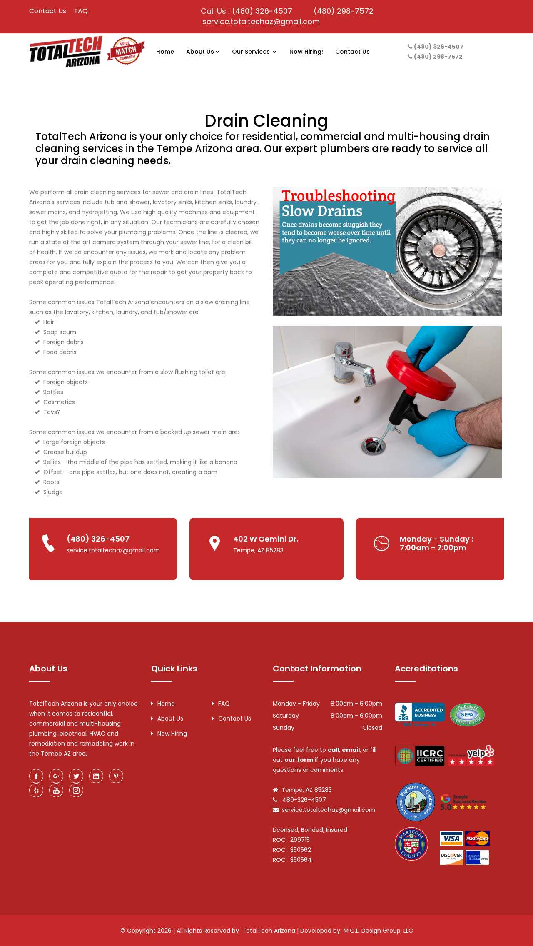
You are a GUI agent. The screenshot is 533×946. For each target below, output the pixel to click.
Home (165, 51)
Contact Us (47, 11)
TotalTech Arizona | (270, 930)
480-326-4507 (303, 800)
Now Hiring (172, 733)
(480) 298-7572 (344, 11)
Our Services (251, 51)
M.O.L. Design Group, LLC (378, 930)
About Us (200, 51)
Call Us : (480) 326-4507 (246, 11)
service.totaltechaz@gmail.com (261, 21)
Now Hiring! (306, 51)
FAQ (81, 11)
